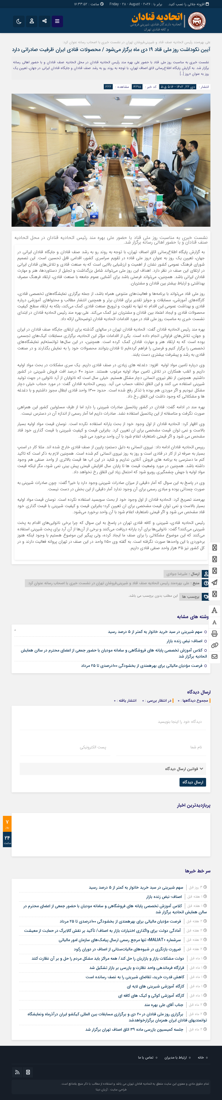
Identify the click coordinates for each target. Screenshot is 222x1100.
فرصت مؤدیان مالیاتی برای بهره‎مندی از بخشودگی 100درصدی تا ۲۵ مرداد (141, 665)
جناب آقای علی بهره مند (163, 1005)
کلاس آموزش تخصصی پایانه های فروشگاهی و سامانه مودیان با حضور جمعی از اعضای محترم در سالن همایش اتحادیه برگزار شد (114, 653)
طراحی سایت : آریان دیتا (111, 1090)
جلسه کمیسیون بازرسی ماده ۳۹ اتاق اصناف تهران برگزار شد (134, 1029)
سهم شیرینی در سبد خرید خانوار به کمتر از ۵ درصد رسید (155, 632)
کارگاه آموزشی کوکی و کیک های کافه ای (151, 995)
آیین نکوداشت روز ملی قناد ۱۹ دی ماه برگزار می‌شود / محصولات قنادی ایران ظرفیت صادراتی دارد (111, 50)
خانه (201, 1057)
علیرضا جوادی (177, 574)
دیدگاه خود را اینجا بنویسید (180, 722)
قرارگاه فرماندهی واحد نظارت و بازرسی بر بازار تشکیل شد (136, 968)
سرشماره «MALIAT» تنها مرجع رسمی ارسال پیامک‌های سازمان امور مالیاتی (120, 940)
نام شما (196, 747)
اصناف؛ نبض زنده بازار (184, 641)
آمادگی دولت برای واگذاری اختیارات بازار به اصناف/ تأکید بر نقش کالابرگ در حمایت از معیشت (102, 930)
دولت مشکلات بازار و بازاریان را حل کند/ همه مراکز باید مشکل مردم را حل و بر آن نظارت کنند (108, 958)
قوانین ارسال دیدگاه (181, 769)
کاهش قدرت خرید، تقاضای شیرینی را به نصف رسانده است (135, 977)
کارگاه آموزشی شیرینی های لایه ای (155, 986)
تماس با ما (145, 1057)
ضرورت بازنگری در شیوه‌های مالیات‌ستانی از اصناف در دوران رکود (127, 949)
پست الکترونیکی (93, 747)
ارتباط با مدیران (175, 1057)
